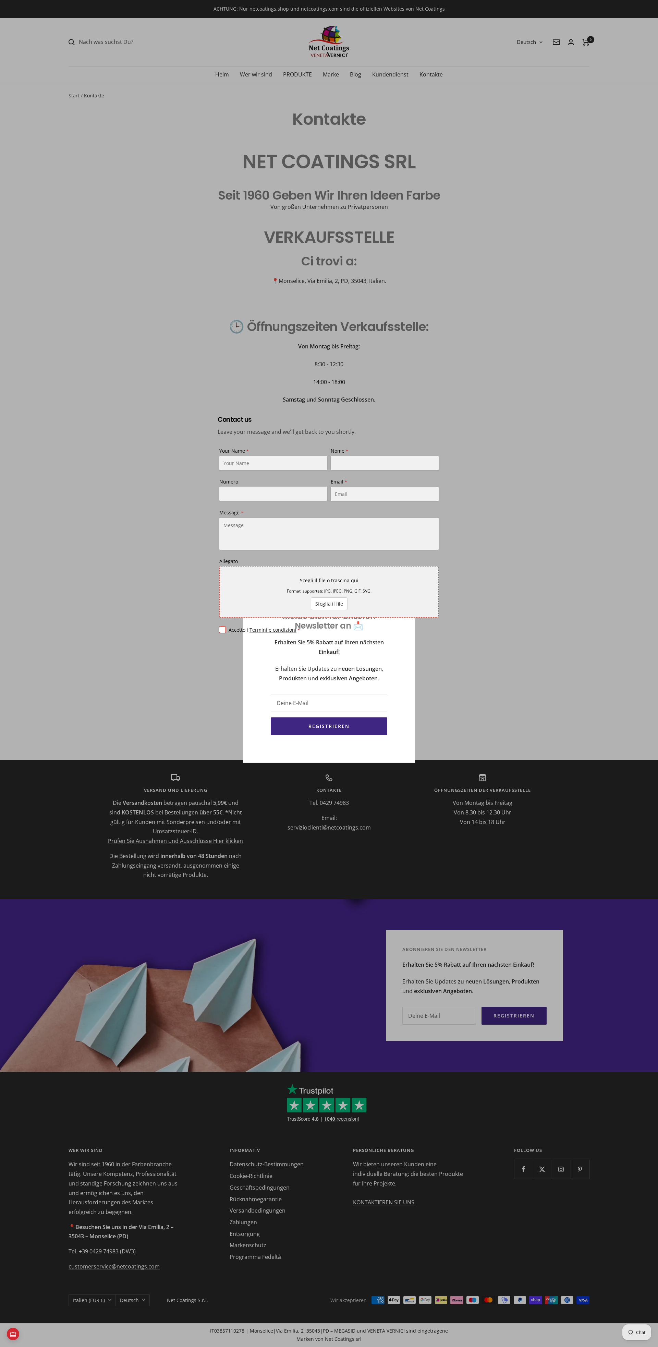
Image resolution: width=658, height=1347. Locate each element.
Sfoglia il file (329, 603)
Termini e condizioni (272, 630)
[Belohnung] (13, 1334)
